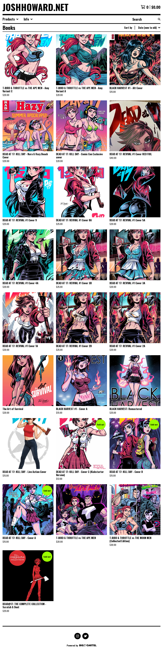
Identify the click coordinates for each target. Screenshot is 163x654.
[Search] (159, 19)
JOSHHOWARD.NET (35, 7)
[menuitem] (11, 19)
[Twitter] (85, 636)
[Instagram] (77, 636)
